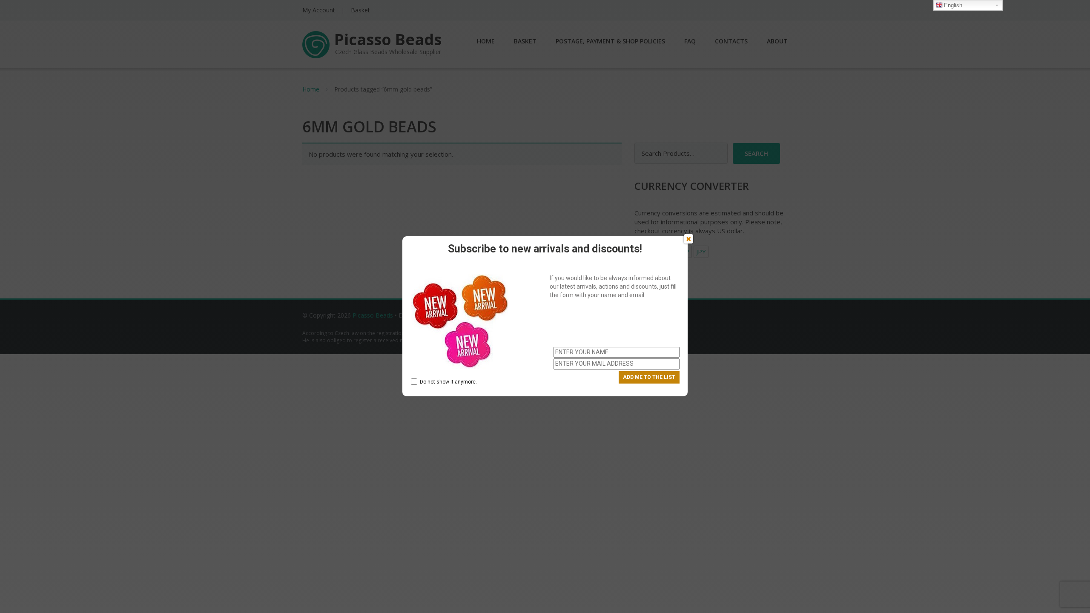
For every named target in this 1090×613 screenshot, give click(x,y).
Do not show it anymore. (448, 382)
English (953, 5)
